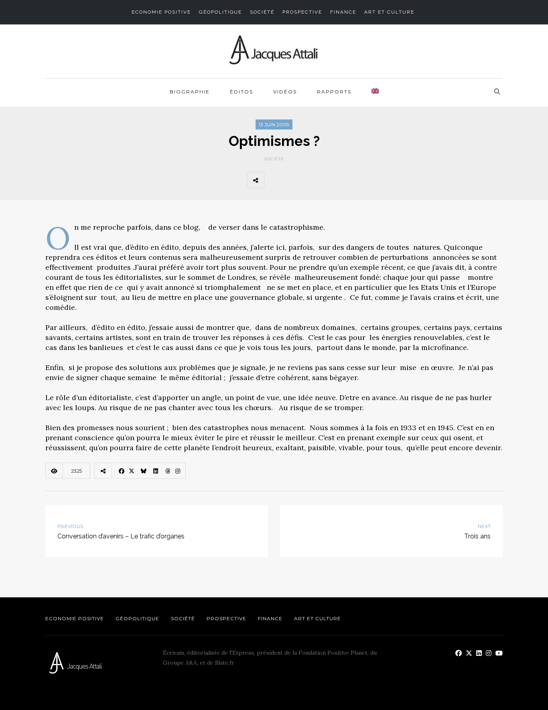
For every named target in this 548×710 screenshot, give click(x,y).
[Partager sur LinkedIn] (328, 180)
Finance (343, 12)
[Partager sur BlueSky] (310, 180)
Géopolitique (220, 12)
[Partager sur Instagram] (363, 180)
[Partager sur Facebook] (275, 180)
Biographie (190, 92)
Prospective (302, 12)
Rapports (334, 92)
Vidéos (285, 92)
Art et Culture (389, 12)
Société (262, 12)
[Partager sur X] (292, 180)
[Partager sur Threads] (345, 180)
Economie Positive (161, 12)
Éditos (241, 92)
